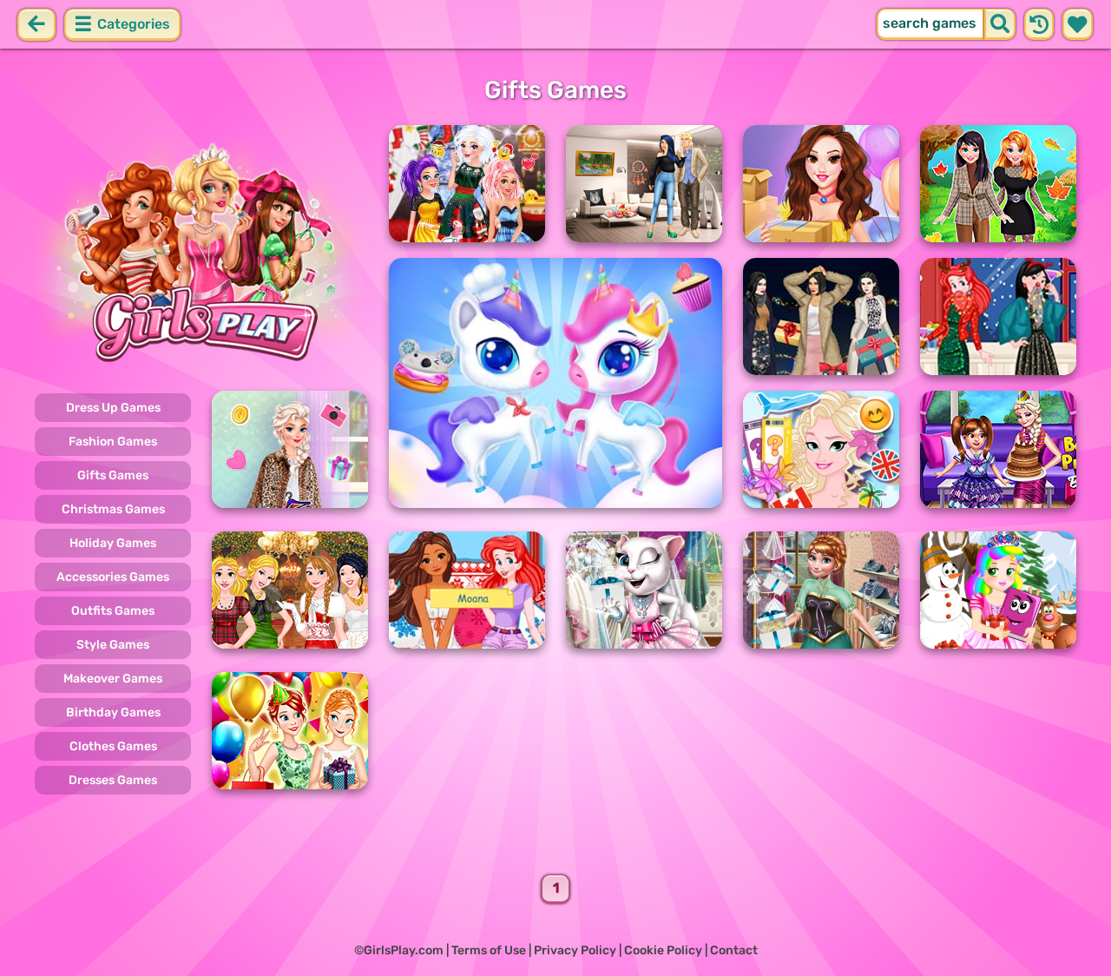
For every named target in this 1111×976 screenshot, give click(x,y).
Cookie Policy (663, 950)
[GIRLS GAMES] (201, 250)
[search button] (1000, 24)
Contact (734, 950)
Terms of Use (488, 950)
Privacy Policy (575, 950)
